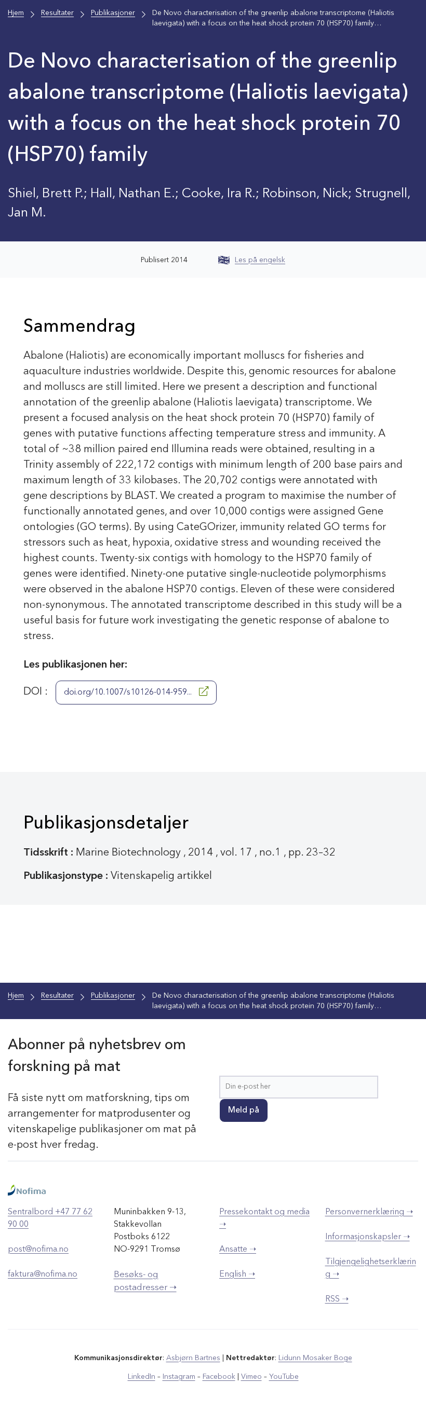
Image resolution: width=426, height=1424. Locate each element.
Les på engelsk (260, 260)
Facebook (219, 1376)
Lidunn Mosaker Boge (315, 1358)
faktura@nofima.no (42, 1274)
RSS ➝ (337, 1299)
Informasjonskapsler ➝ (367, 1237)
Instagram (179, 1376)
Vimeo (251, 1376)
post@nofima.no (38, 1249)
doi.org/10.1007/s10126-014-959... (129, 692)
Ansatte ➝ (237, 1249)
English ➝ (237, 1274)
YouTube (284, 1376)
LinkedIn (141, 1376)
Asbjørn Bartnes (193, 1358)
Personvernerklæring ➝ (369, 1212)
